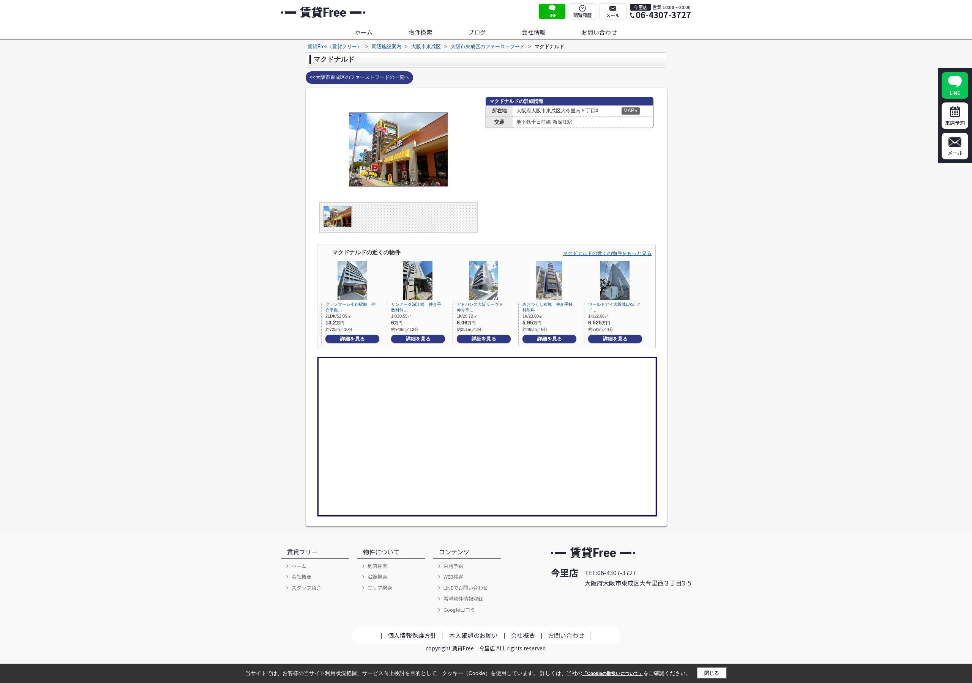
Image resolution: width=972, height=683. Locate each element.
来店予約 (453, 566)
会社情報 (534, 32)
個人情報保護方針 (412, 635)
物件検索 (420, 32)
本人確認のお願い (473, 635)
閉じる (711, 673)
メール (613, 15)
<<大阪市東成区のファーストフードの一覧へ (359, 77)
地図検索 (377, 566)
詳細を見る (352, 339)
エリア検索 (380, 587)
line (552, 15)
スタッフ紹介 (306, 587)
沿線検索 (377, 576)
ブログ (477, 32)
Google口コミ (459, 609)
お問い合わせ (599, 32)
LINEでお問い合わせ (465, 587)
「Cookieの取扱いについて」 (612, 673)
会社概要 (301, 576)
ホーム (364, 32)
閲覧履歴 (582, 15)
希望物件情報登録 (463, 598)
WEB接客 (453, 576)
